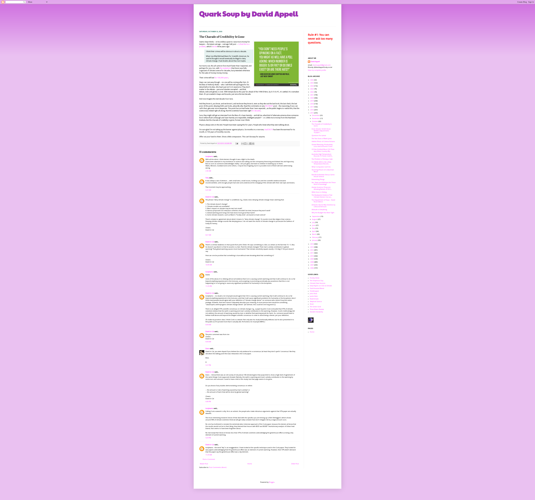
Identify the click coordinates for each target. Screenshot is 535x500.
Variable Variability (316, 312)
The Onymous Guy (316, 281)
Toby (207, 178)
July (313, 222)
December (316, 115)
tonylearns (209, 156)
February (315, 237)
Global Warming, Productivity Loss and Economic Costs (322, 145)
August (315, 219)
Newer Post (204, 464)
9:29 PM (208, 438)
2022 (312, 92)
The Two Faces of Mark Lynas (322, 139)
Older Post (295, 464)
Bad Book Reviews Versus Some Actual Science (323, 175)
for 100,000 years (221, 78)
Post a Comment (209, 459)
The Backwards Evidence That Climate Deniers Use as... (322, 196)
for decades (256, 111)
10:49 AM (209, 265)
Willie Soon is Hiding (319, 192)
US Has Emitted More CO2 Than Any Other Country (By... (323, 150)
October (315, 121)
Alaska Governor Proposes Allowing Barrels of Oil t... (322, 188)
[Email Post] (237, 143)
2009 (312, 259)
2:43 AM (208, 171)
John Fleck (313, 294)
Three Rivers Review (317, 309)
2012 (312, 250)
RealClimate (314, 299)
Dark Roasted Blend (317, 288)
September (316, 216)
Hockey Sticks (314, 278)
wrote (214, 47)
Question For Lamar (319, 135)
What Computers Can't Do (321, 167)
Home (249, 464)
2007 (312, 265)
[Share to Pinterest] (253, 143)
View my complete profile (317, 70)
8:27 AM (208, 235)
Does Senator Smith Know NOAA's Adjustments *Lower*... (321, 131)
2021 (312, 95)
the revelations (225, 68)
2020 (312, 98)
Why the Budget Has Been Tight (323, 213)
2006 (312, 268)
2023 (312, 89)
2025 (312, 83)
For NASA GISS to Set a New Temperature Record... (321, 163)
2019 (312, 101)
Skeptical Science (316, 301)
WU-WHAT (269, 106)
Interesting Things (318, 179)
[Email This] (242, 143)
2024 (312, 86)
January (315, 240)
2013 (312, 247)
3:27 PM (208, 365)
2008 (312, 262)
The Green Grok (315, 307)
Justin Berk (314, 296)
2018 (312, 104)
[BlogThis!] (245, 143)
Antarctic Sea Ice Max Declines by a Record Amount (323, 206)
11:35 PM (209, 286)
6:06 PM (208, 401)
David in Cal (210, 197)
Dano (207, 348)
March (314, 234)
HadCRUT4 (268, 130)
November (316, 118)
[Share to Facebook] (250, 143)
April (314, 231)
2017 (312, 107)
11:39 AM (209, 455)
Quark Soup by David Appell (248, 13)
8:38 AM (208, 325)
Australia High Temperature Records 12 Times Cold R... (322, 155)
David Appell (315, 61)
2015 (312, 113)
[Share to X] (247, 143)
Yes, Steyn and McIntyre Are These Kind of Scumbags (324, 183)
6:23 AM (208, 190)
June (314, 225)
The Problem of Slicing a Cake (322, 159)
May (313, 228)
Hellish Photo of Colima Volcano (323, 141)
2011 (312, 253)
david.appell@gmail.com (322, 65)
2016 (312, 110)
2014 (312, 244)
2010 (312, 256)
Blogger (271, 482)
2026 (312, 80)
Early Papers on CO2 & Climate (321, 286)
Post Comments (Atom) (217, 467)
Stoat (312, 304)
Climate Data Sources (317, 283)
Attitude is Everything (319, 210)
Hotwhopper (314, 291)
